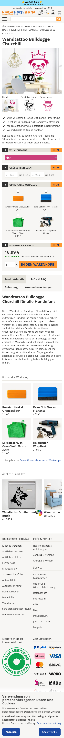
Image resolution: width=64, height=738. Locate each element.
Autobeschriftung (11, 585)
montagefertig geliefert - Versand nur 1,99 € (32, 8)
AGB (35, 604)
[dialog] (32, 715)
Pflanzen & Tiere (43, 26)
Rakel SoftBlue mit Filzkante (45, 408)
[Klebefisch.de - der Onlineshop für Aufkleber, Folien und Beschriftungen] (3, 26)
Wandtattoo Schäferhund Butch (19, 513)
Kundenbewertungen (38, 287)
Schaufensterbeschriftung (16, 608)
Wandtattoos (24, 26)
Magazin (38, 627)
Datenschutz (40, 592)
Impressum (39, 598)
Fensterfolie (8, 562)
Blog (35, 610)
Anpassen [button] (11, 731)
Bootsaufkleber (10, 591)
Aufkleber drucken (12, 551)
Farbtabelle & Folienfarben (40, 576)
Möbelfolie (8, 597)
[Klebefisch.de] (18, 13)
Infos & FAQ (38, 279)
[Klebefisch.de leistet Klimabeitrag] (16, 661)
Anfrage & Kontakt (43, 560)
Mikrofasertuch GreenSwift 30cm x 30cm (14, 446)
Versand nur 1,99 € (42, 256)
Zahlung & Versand (43, 554)
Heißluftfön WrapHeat (40, 444)
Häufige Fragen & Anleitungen (42, 547)
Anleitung (11, 287)
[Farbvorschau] (48, 105)
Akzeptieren (49, 731)
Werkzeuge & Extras (13, 614)
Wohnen (11, 26)
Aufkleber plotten (11, 557)
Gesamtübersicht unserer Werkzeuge (40, 460)
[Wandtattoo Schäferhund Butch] (22, 494)
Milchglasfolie (10, 568)
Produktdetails (14, 279)
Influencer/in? (40, 615)
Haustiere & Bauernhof (14, 30)
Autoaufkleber (10, 580)
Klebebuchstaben (12, 545)
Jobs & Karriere (41, 621)
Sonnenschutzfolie (12, 574)
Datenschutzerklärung (49, 723)
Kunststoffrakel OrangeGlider (12, 408)
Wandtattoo (8, 603)
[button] (10, 105)
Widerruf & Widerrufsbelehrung (44, 585)
